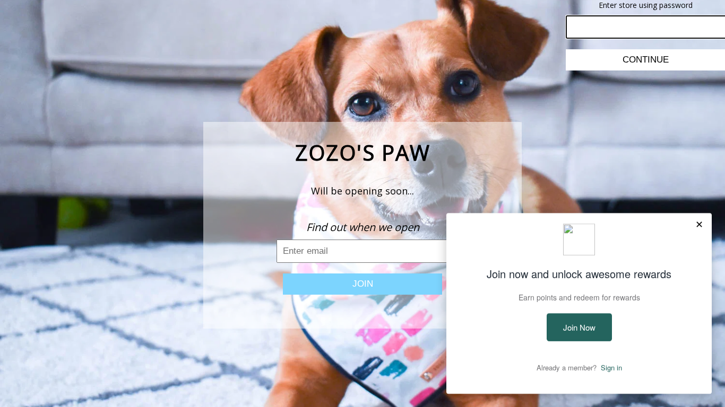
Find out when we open (362, 227)
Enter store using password (646, 5)
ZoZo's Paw (362, 152)
